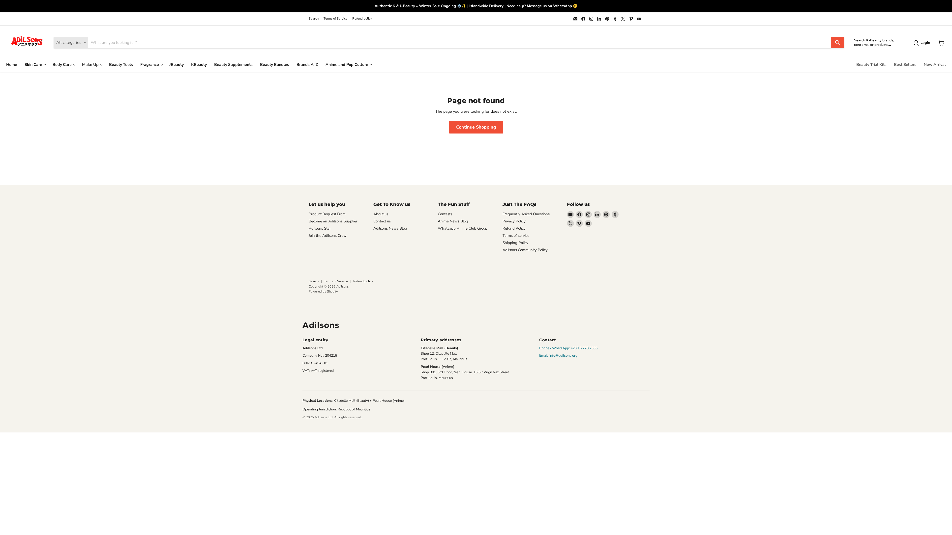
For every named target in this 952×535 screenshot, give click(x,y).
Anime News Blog (453, 221)
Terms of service (516, 235)
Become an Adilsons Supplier (333, 221)
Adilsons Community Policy (525, 249)
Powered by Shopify (323, 291)
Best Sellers (905, 64)
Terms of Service (335, 19)
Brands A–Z (307, 64)
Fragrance (150, 64)
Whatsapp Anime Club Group (462, 228)
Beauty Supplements (233, 64)
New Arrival (935, 64)
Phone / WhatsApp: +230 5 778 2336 (568, 348)
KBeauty (199, 64)
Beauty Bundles (274, 64)
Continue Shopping (476, 127)
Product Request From (327, 214)
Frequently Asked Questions (526, 214)
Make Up (91, 64)
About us (380, 214)
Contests (445, 214)
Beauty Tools (121, 64)
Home (11, 64)
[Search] (837, 42)
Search (314, 19)
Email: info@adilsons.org (558, 355)
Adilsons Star (320, 228)
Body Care (63, 64)
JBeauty (176, 64)
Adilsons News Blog (390, 228)
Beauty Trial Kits (871, 64)
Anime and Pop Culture (347, 64)
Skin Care (34, 64)
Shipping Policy (515, 242)
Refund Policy (514, 228)
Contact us (382, 221)
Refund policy (362, 19)
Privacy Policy (514, 221)
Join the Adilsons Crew (328, 235)
